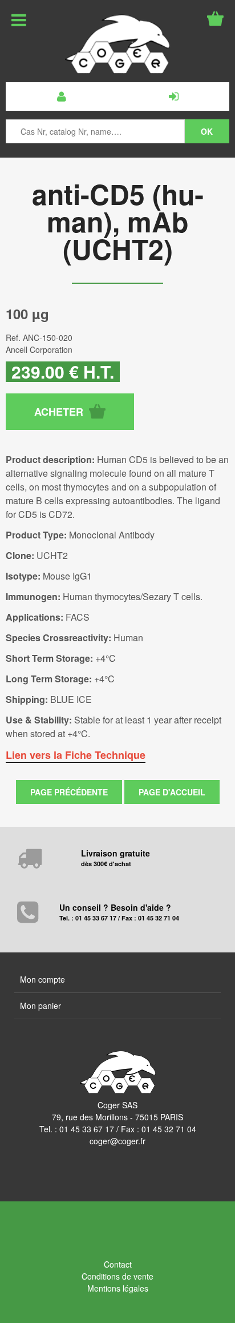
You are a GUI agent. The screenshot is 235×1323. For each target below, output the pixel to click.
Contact (118, 1264)
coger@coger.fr (117, 1141)
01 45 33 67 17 (86, 1129)
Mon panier (40, 1005)
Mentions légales (117, 1288)
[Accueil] (117, 44)
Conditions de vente (117, 1276)
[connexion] (173, 96)
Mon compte (42, 979)
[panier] (215, 18)
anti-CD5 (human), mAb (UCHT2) (118, 221)
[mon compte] (62, 96)
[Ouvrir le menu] (18, 20)
